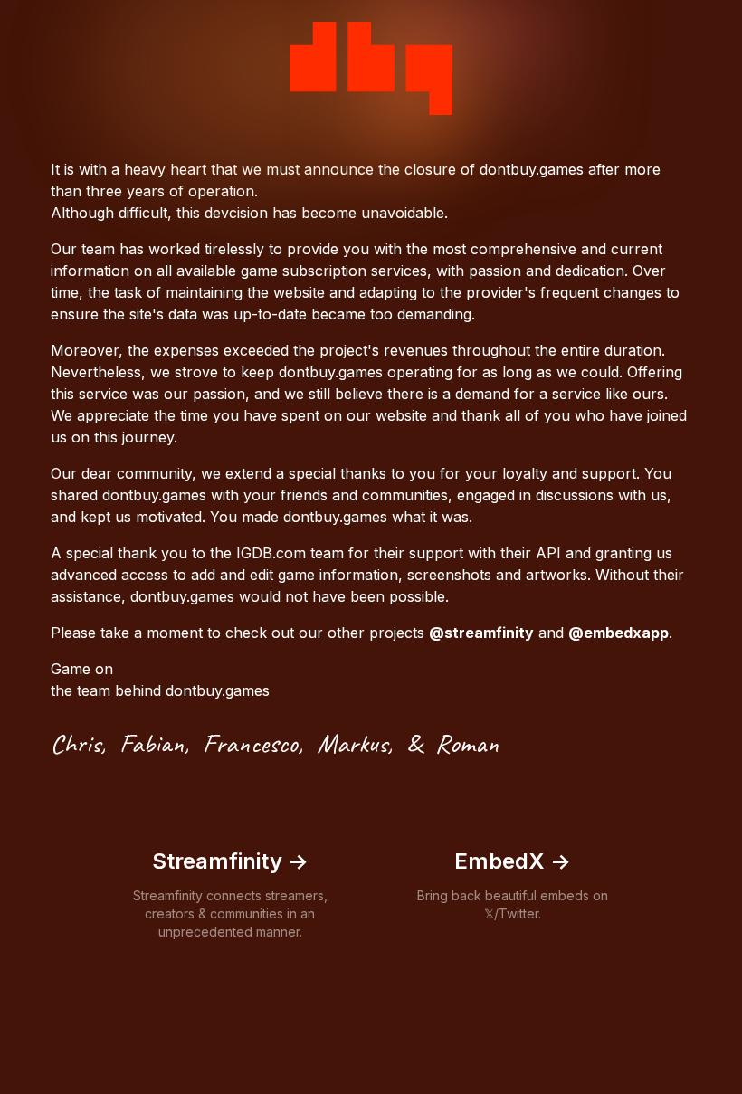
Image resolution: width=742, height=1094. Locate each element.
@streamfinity (481, 632)
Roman (467, 743)
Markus (352, 743)
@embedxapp (618, 632)
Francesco (250, 743)
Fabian (151, 743)
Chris (75, 743)
